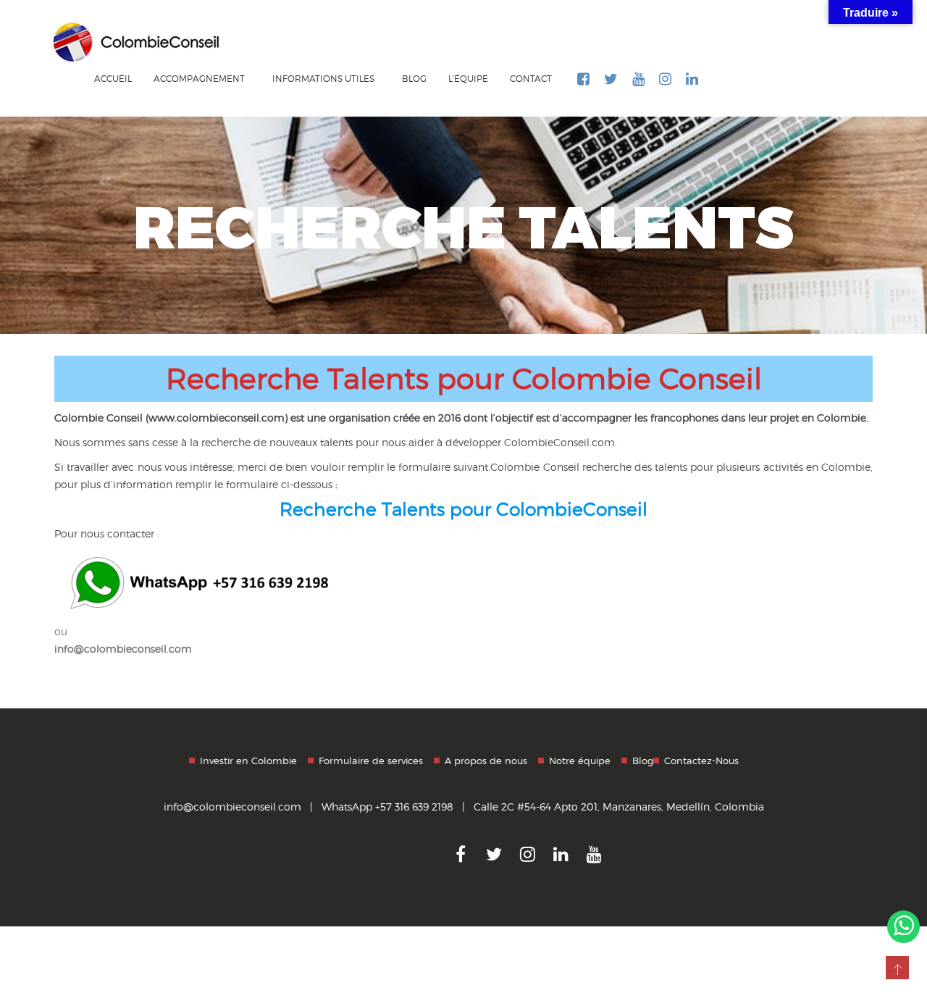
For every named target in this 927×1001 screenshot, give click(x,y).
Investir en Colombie (248, 760)
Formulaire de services (371, 760)
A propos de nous (486, 760)
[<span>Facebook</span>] (583, 85)
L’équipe (468, 79)
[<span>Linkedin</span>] (692, 85)
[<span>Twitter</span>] (611, 85)
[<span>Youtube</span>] (638, 85)
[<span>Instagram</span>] (665, 85)
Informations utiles (324, 78)
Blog (414, 79)
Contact (531, 79)
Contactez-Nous (701, 760)
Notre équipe (580, 760)
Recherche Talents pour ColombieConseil (463, 509)
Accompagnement (200, 78)
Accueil (113, 79)
